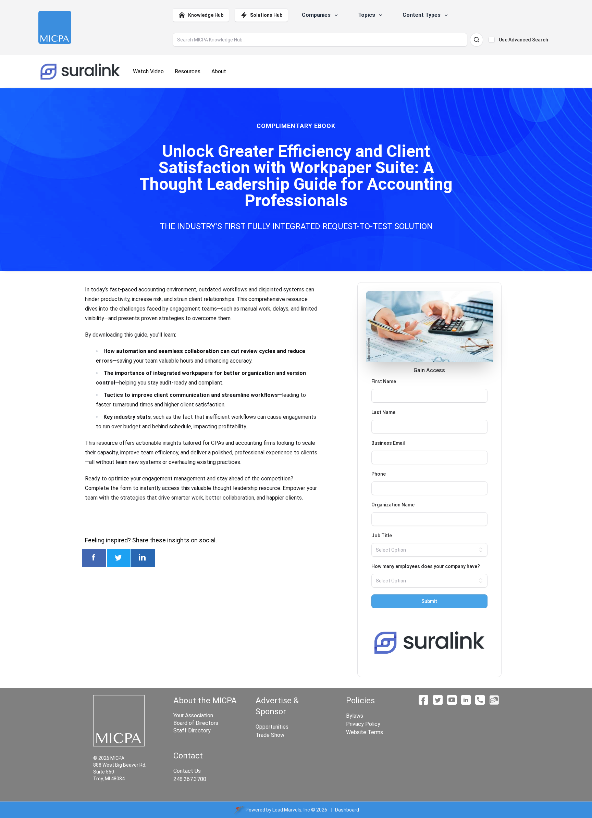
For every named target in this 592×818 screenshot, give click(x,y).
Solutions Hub (266, 15)
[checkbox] (492, 40)
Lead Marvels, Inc (291, 810)
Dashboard (347, 810)
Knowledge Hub (205, 15)
